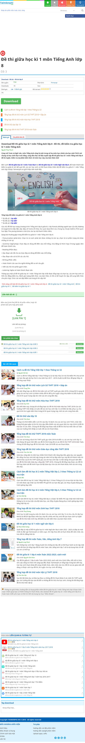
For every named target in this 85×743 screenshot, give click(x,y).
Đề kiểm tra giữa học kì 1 (21, 286)
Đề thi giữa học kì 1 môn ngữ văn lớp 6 (35, 523)
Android (47, 5)
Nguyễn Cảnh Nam (29, 557)
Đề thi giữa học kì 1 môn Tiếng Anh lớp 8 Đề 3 (21, 344)
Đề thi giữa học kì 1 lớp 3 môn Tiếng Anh (20, 666)
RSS (62, 738)
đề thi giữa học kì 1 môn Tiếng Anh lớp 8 (67, 155)
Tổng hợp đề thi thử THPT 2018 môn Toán (20, 129)
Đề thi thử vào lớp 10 (12, 124)
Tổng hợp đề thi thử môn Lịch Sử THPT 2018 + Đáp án (25, 114)
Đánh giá (6, 137)
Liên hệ (2, 739)
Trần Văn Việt (28, 452)
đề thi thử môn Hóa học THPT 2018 (62, 406)
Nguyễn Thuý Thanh (7, 150)
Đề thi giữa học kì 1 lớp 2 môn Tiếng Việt (20, 693)
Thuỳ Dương (27, 511)
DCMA (2, 736)
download (6, 4)
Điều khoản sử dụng (7, 731)
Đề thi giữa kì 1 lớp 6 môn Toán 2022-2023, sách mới (41, 554)
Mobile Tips (70, 5)
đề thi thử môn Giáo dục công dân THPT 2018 (36, 462)
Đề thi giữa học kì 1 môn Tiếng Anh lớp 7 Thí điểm (23, 682)
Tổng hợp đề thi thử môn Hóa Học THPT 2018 (22, 119)
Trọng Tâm (27, 388)
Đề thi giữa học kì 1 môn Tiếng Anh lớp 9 (23, 640)
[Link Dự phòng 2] (19, 331)
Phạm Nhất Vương (23, 527)
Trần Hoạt (27, 419)
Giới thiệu (3, 728)
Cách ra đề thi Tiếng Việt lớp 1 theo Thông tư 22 (23, 110)
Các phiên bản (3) (18, 137)
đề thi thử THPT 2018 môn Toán (71, 442)
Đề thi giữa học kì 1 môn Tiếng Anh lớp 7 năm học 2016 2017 (27, 677)
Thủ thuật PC (80, 5)
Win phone (62, 5)
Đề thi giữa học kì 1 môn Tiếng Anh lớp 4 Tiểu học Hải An (26, 671)
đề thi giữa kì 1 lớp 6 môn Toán (31, 560)
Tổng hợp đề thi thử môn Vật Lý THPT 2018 (37, 572)
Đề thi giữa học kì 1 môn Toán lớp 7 (18, 687)
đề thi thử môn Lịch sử (41, 391)
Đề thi (12, 79)
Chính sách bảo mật (7, 733)
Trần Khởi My (22, 496)
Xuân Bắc (21, 478)
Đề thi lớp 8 (19, 79)
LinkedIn (65, 738)
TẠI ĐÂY (14, 218)
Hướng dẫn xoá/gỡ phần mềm (44, 731)
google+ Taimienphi (59, 738)
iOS (54, 5)
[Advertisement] (42, 33)
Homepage (54, 83)
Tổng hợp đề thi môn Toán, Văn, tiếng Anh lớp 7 (39, 539)
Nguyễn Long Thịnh (24, 542)
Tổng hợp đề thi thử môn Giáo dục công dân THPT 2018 (43, 449)
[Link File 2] (19, 328)
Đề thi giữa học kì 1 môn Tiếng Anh (61, 284)
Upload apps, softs (40, 733)
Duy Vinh (26, 404)
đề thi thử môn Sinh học (29, 519)
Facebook (55, 738)
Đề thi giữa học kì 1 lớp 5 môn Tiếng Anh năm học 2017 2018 (30, 647)
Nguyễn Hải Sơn (23, 373)
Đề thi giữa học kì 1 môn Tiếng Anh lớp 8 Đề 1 (21, 352)
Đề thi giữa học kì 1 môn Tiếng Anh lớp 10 (20, 655)
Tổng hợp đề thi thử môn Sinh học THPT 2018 (38, 508)
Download (5, 79)
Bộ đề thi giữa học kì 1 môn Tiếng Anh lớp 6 (21, 660)
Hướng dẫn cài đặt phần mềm (44, 728)
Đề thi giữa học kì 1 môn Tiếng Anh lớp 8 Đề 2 (21, 348)
